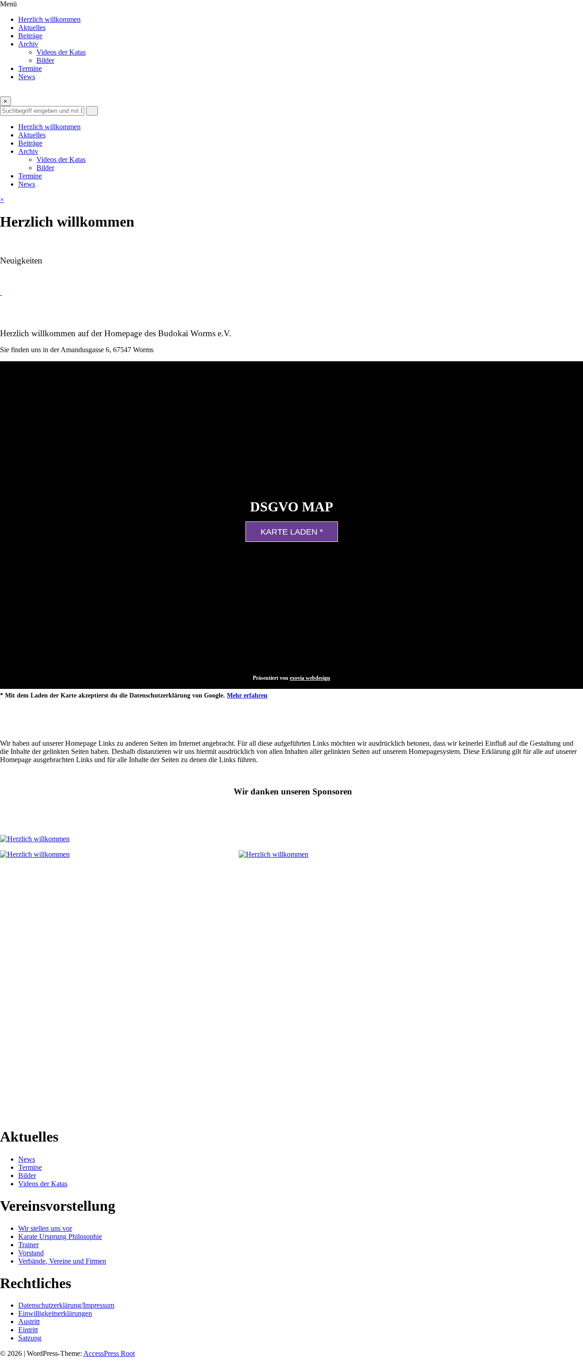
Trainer (28, 1245)
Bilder (45, 60)
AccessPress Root (109, 1353)
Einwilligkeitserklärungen (55, 1313)
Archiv (28, 44)
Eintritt (28, 1330)
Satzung (29, 1338)
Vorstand (31, 1253)
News (26, 77)
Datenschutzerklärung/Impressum (66, 1305)
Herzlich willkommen (49, 19)
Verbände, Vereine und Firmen (62, 1261)
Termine (30, 68)
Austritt (29, 1321)
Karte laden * (292, 531)
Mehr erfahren (247, 695)
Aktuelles (32, 27)
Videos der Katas (61, 52)
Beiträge (30, 36)
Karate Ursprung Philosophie (60, 1236)
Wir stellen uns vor (45, 1228)
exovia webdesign (310, 678)
